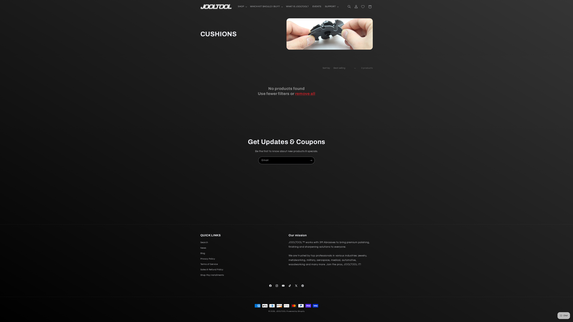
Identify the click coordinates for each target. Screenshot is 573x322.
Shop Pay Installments (212, 275)
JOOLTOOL (281, 311)
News (203, 248)
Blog (202, 253)
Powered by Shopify (295, 311)
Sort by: (326, 68)
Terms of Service (209, 264)
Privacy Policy (207, 259)
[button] (242, 6)
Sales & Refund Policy (211, 269)
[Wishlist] (362, 6)
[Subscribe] (311, 160)
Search (204, 242)
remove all (305, 94)
